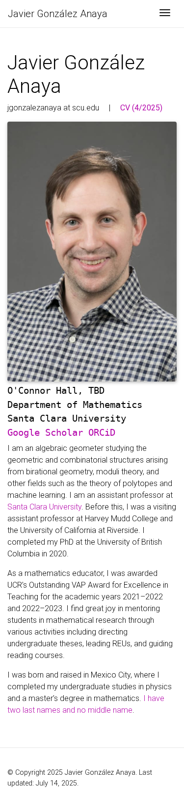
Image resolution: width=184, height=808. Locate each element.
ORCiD (101, 432)
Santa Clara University (44, 506)
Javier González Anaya (57, 14)
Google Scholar (45, 432)
